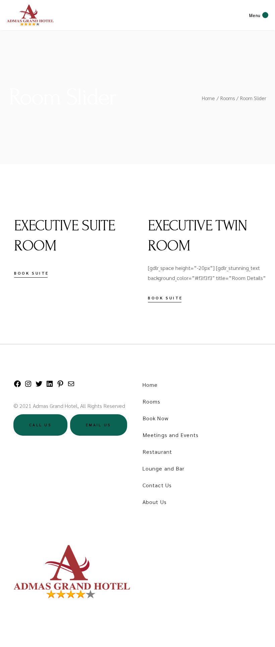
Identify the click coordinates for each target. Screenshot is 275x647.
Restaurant (157, 451)
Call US (40, 424)
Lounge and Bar (163, 468)
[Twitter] (39, 385)
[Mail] (71, 385)
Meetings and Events (171, 434)
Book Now (155, 418)
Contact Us (157, 485)
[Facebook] (17, 385)
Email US (98, 424)
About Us (155, 501)
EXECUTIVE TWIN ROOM (192, 235)
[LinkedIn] (50, 385)
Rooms (152, 401)
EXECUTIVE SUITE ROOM (59, 235)
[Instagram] (28, 385)
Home (150, 384)
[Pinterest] (60, 385)
